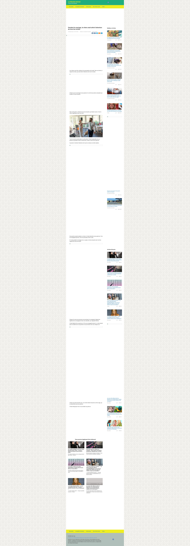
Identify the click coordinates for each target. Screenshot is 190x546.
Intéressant (88, 6)
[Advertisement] (95, 17)
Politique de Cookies (83, 537)
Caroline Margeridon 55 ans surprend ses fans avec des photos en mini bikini (114, 111)
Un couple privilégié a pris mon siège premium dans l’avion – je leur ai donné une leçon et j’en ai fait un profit (76, 451)
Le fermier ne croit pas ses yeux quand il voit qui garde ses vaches (114, 206)
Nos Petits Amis (96, 6)
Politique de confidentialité (73, 537)
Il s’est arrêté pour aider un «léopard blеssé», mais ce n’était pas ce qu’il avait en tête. (114, 80)
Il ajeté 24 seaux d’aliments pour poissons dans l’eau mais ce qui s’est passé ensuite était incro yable (114, 95)
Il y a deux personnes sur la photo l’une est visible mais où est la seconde (114, 38)
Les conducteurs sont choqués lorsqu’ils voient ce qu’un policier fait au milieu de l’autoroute (114, 65)
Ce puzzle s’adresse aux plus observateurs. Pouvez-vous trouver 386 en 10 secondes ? (75, 467)
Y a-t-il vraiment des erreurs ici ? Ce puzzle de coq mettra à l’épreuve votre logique (114, 414)
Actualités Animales (79, 6)
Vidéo (103, 6)
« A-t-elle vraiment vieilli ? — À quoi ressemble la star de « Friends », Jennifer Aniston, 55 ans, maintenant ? (76, 487)
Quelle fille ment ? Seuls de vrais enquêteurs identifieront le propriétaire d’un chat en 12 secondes (114, 428)
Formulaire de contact (92, 537)
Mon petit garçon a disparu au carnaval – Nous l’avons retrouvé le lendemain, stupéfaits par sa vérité (93, 450)
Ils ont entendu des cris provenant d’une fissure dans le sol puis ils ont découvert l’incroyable (113, 51)
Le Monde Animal (74, 2)
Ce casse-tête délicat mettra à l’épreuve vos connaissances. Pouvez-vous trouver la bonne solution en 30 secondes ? (93, 487)
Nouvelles (71, 6)
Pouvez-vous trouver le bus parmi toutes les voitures (113, 191)
